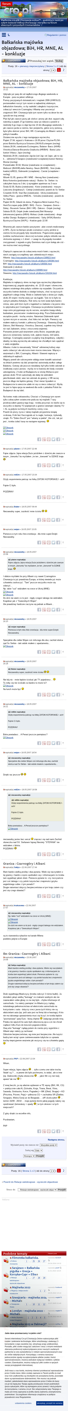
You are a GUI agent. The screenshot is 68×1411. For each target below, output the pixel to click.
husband (59, 1287)
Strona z (52, 66)
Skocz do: (11, 1189)
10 (34, 1304)
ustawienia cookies (23, 1403)
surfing (58, 1324)
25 (34, 1261)
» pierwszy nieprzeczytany (31, 66)
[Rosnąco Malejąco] (34, 1155)
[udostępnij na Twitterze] (53, 439)
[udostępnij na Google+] (44, 439)
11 (39, 1304)
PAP (16, 1059)
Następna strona (56, 1140)
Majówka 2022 (21, 1287)
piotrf (57, 1268)
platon (17, 449)
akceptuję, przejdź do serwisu (49, 1403)
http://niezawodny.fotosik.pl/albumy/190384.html (37, 261)
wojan (16, 529)
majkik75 (59, 1297)
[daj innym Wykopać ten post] (58, 439)
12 (44, 1304)
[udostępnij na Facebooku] (39, 439)
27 (44, 1261)
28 (39, 1278)
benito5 (58, 1258)
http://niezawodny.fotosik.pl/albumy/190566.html (30, 264)
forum (6, 4)
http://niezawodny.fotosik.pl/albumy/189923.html (33, 257)
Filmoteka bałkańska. (25, 1257)
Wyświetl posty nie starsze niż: (25, 1145)
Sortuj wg (29, 1150)
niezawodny (19, 87)
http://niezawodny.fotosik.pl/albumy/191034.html (35, 273)
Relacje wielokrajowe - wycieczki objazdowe (17, 1280)
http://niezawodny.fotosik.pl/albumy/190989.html (25, 270)
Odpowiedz (8, 60)
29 (44, 1278)
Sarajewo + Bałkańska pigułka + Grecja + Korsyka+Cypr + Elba (25, 1271)
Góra (63, 439)
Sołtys (17, 867)
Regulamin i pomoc (56, 35)
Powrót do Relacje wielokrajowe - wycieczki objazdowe (30, 1182)
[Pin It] (49, 439)
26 (39, 1261)
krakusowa (19, 905)
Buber (17, 507)
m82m (17, 475)
